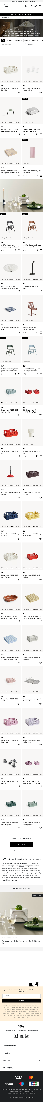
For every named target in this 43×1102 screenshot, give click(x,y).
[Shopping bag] (35, 5)
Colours (27, 40)
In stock (9, 40)
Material (35, 40)
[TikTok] (27, 1035)
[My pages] (25, 5)
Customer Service (9, 1046)
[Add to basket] (41, 134)
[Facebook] (16, 1035)
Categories (18, 40)
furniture (21, 866)
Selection (6, 1053)
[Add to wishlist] (18, 93)
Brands (4, 17)
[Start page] (5, 5)
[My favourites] (30, 5)
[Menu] (40, 5)
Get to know (37, 895)
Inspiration (6, 1060)
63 (23, 851)
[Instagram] (21, 1035)
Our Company (7, 1067)
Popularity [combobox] (30, 44)
